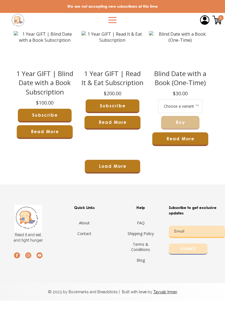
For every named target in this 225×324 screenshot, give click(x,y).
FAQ (141, 222)
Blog (141, 260)
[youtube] (39, 255)
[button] (112, 20)
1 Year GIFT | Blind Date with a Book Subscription (44, 82)
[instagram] (28, 255)
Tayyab (159, 292)
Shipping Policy (141, 233)
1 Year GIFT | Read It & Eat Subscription (112, 78)
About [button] (84, 222)
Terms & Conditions (140, 247)
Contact (84, 233)
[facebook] (17, 255)
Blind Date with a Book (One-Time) (180, 78)
